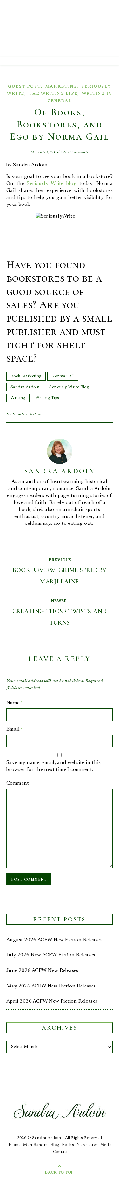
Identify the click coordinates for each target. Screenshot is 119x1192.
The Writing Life (53, 94)
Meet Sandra (35, 1145)
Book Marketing (26, 376)
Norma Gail (62, 376)
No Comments (75, 152)
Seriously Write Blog (69, 387)
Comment (17, 783)
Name (14, 703)
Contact (60, 1152)
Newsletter (86, 1145)
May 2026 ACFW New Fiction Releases (51, 986)
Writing (17, 398)
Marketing (61, 86)
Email (14, 729)
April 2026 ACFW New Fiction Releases (51, 1001)
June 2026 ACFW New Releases (42, 970)
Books (68, 1145)
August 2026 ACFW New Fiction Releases (54, 939)
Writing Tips (47, 398)
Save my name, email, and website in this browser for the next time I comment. (53, 766)
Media (106, 1145)
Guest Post (24, 86)
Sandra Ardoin (24, 387)
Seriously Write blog (51, 183)
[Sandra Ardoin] (59, 28)
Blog (54, 1145)
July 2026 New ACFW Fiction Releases (50, 955)
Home (15, 1145)
